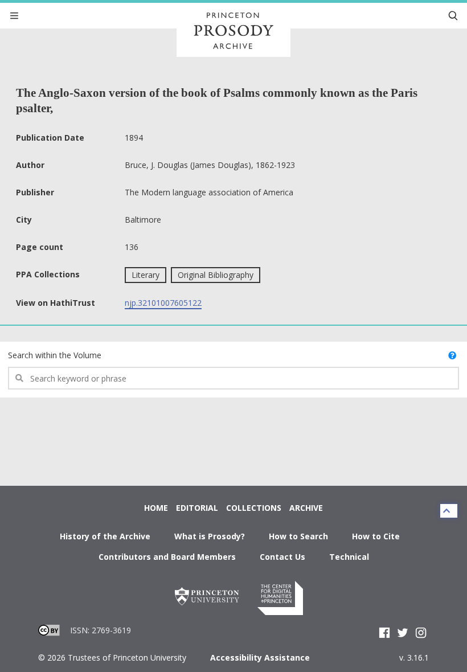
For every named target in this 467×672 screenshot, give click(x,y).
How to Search (298, 536)
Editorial (197, 507)
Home (156, 507)
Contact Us (282, 556)
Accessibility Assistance (260, 657)
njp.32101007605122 (163, 302)
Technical (349, 556)
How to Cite (376, 536)
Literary (145, 274)
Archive (306, 507)
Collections (253, 507)
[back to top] (448, 511)
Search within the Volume (54, 355)
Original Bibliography (215, 274)
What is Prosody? (209, 536)
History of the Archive (105, 536)
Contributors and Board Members (167, 556)
